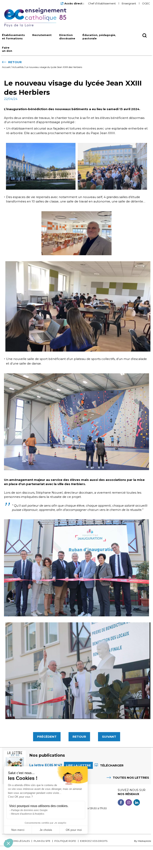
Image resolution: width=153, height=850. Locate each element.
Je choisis (46, 829)
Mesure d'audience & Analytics (27, 813)
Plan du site (42, 840)
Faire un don (7, 49)
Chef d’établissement (102, 3)
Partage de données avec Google (29, 810)
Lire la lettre (78, 765)
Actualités (18, 67)
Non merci (17, 829)
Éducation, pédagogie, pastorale (99, 36)
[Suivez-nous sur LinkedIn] (136, 803)
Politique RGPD (65, 840)
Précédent (47, 736)
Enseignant (129, 3)
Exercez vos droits (93, 840)
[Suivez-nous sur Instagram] (129, 803)
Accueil (6, 67)
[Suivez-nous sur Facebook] (121, 803)
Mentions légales (17, 840)
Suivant (109, 736)
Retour (79, 736)
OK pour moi (74, 829)
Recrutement (42, 35)
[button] (8, 843)
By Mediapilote (142, 840)
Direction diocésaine (67, 36)
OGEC (146, 3)
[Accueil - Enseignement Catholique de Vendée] (37, 18)
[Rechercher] (144, 41)
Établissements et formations (13, 36)
